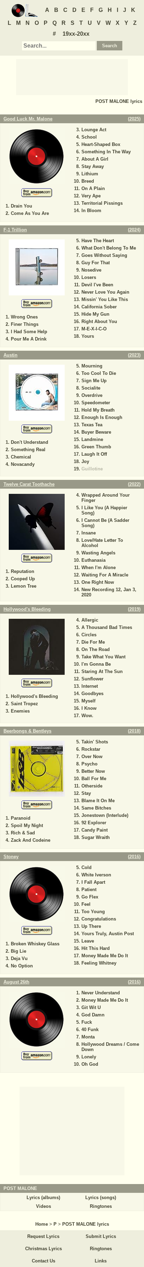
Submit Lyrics (101, 1236)
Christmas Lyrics (43, 1248)
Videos (43, 1206)
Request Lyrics (43, 1236)
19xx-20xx (76, 34)
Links (101, 1261)
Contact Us (43, 1261)
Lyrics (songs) (100, 1197)
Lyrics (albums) (43, 1197)
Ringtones (101, 1206)
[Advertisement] (72, 76)
